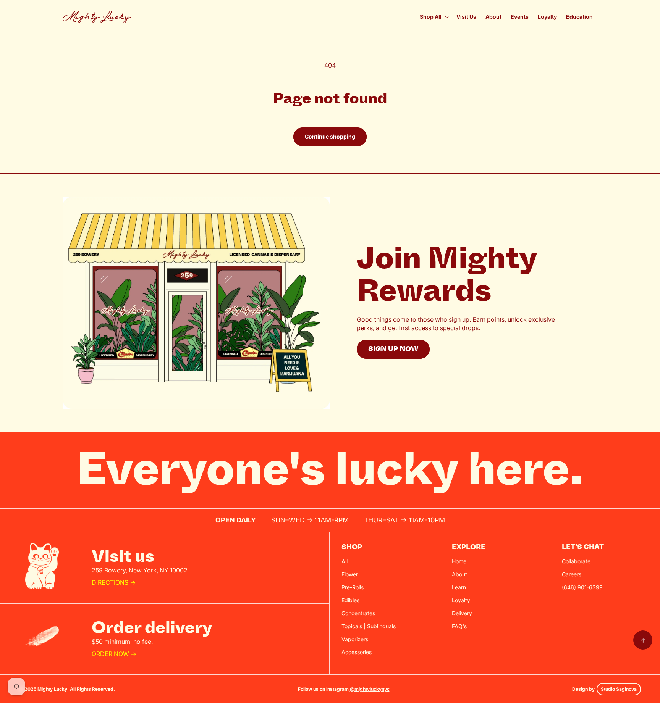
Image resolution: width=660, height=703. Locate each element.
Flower (349, 574)
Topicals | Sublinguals (368, 626)
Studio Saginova (619, 689)
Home (459, 561)
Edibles (350, 600)
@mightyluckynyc (370, 689)
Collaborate (576, 561)
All (344, 561)
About (459, 574)
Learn (459, 587)
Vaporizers (354, 639)
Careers (571, 574)
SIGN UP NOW (393, 349)
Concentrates (358, 613)
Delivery (462, 613)
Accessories (356, 652)
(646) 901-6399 (582, 587)
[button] (433, 17)
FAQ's (459, 626)
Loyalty (461, 600)
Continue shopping (330, 136)
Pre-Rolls (352, 587)
